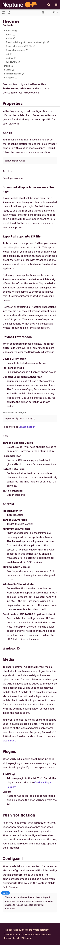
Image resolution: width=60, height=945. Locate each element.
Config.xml (9, 77)
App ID (9, 34)
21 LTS (52, 12)
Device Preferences (15, 50)
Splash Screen (27, 426)
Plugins (7, 69)
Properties (9, 30)
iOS (8, 54)
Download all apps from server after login (26, 42)
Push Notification (12, 73)
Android (10, 58)
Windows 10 (11, 61)
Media (7, 65)
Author (9, 38)
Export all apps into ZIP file (19, 46)
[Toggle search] (49, 4)
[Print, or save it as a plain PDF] (43, 12)
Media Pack (9, 740)
